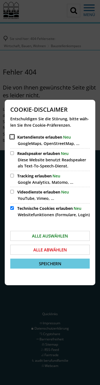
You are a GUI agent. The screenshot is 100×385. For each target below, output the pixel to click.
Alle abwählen (50, 250)
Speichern (50, 263)
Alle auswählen (50, 236)
